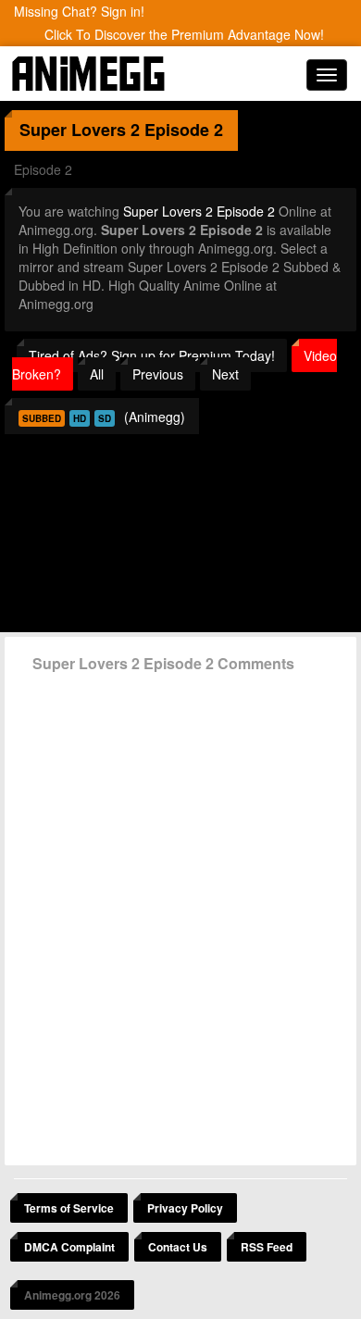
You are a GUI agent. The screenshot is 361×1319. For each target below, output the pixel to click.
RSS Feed (267, 1246)
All (97, 374)
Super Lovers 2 (79, 130)
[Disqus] (180, 911)
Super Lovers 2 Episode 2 (199, 211)
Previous (157, 374)
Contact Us (177, 1246)
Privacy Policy (185, 1208)
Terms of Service (69, 1208)
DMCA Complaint (69, 1246)
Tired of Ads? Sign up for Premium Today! (152, 355)
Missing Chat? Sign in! (79, 11)
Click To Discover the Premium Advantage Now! (184, 34)
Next (225, 374)
